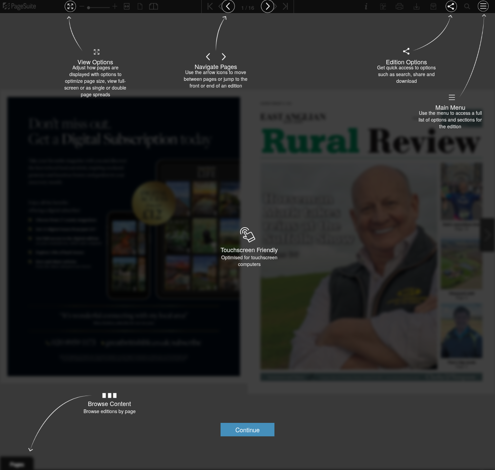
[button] (247, 429)
